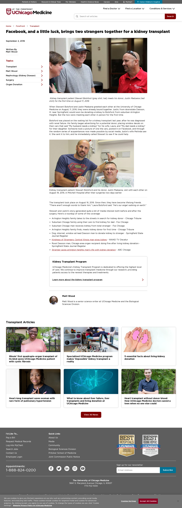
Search (170, 16)
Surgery (10, 80)
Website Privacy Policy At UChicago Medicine (32, 505)
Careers (107, 2)
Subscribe (168, 470)
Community (54, 445)
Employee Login (14, 457)
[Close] (178, 501)
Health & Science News (90, 2)
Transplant (11, 66)
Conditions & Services (161, 8)
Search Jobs (12, 449)
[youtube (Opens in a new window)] (82, 468)
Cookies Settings (128, 501)
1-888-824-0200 (21, 468)
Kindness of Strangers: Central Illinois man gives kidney (79, 240)
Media (51, 441)
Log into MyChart (14, 445)
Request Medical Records (18, 441)
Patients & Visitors (29, 2)
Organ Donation (14, 84)
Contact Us (11, 453)
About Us (53, 437)
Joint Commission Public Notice (64, 457)
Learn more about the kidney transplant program (77, 280)
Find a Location (133, 8)
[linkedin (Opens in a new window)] (66, 468)
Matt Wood (11, 71)
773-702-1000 (91, 486)
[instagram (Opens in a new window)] (74, 468)
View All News (91, 415)
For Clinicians (71, 2)
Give (116, 2)
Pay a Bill (10, 437)
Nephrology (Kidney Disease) (21, 75)
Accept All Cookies (148, 501)
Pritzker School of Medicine (62, 453)
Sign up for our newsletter (130, 465)
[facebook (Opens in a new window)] (51, 468)
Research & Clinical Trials (51, 2)
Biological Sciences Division (62, 449)
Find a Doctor (110, 8)
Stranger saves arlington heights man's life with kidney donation (84, 250)
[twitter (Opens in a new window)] (58, 468)
